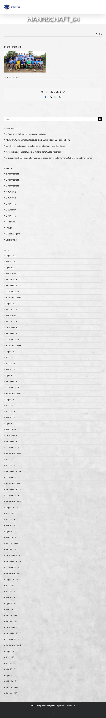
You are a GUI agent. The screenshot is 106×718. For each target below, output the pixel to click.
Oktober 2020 (12, 477)
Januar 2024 (11, 321)
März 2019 (11, 537)
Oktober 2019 (12, 495)
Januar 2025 (11, 309)
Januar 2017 (11, 693)
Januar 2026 (11, 279)
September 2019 (13, 501)
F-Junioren (10, 221)
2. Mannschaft (12, 180)
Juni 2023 (10, 363)
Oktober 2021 (12, 447)
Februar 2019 (12, 543)
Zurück (99, 34)
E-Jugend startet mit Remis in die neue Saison (26, 134)
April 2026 (11, 267)
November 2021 (13, 441)
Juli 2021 (10, 459)
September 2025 (13, 297)
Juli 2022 (10, 405)
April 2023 (11, 375)
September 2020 (13, 483)
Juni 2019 (10, 519)
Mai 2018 (10, 597)
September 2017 (13, 645)
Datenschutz (70, 706)
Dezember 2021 (13, 435)
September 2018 (13, 573)
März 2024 (11, 315)
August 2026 (12, 255)
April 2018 (11, 603)
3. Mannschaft (12, 185)
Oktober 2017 (12, 639)
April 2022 (11, 423)
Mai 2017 (10, 669)
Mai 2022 (10, 417)
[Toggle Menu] (99, 7)
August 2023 (12, 351)
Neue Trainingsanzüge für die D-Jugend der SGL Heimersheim (33, 152)
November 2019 (13, 489)
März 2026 (11, 273)
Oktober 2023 (12, 339)
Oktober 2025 (12, 291)
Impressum (60, 706)
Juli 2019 (10, 513)
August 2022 (12, 399)
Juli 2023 (10, 357)
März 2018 (11, 609)
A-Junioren (11, 191)
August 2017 (12, 651)
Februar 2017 (12, 687)
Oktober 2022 (12, 387)
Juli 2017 (10, 657)
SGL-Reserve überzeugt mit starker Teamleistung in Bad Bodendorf (36, 146)
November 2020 (13, 471)
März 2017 (11, 681)
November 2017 (13, 633)
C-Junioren (11, 203)
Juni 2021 (10, 465)
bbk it (53, 706)
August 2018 (12, 579)
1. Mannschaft (12, 173)
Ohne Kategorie (13, 233)
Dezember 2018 (13, 555)
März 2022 (11, 429)
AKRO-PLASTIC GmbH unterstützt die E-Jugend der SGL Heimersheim (38, 140)
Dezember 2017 (13, 627)
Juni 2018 (10, 591)
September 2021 (13, 453)
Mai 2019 (10, 525)
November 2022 (13, 381)
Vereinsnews (11, 239)
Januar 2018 (11, 621)
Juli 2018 (10, 585)
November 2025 (13, 285)
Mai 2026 (10, 261)
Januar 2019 (11, 549)
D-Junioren (11, 209)
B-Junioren (11, 197)
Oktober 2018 (12, 567)
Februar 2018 (12, 615)
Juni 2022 (10, 411)
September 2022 (13, 393)
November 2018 (13, 561)
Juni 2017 (10, 663)
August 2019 (12, 507)
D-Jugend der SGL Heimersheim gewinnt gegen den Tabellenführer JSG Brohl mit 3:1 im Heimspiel (50, 158)
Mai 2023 (10, 369)
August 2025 (12, 303)
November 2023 (13, 333)
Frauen (9, 227)
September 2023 (13, 345)
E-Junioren (11, 215)
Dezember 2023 (13, 327)
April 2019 (11, 531)
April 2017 (11, 675)
